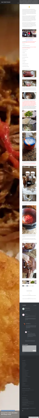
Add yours (35, 305)
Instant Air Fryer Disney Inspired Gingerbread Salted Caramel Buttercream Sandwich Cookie (28, 402)
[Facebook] (22, 410)
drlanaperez (28, 323)
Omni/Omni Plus (23, 377)
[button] (25, 282)
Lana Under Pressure (5, 2)
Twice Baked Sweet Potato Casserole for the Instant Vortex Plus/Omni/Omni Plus (28, 404)
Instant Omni (23, 369)
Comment (34, 350)
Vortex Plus (23, 384)
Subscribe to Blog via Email (26, 388)
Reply (35, 323)
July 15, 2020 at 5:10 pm (27, 314)
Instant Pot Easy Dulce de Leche (25, 400)
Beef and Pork (3, 410)
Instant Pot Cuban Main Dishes (25, 370)
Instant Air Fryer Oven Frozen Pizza (25, 405)
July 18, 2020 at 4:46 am (29, 332)
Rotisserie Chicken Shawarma (25, 399)
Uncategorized (23, 383)
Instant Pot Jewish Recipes (24, 375)
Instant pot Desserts (24, 371)
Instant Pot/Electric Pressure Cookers (9, 410)
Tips (22, 382)
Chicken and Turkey (24, 364)
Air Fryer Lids (23, 362)
